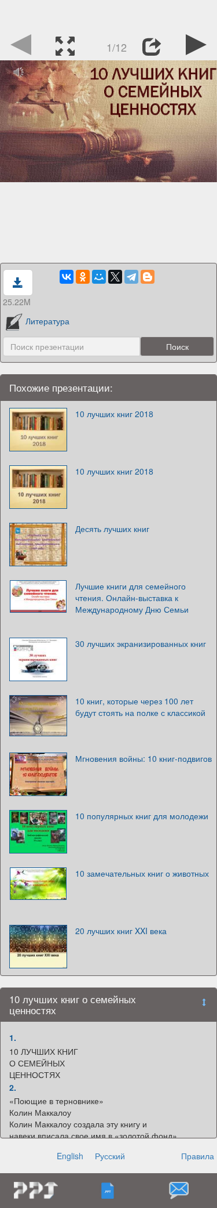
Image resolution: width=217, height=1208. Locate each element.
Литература (47, 321)
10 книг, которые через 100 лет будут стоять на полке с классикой (140, 706)
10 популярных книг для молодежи (141, 816)
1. (12, 1037)
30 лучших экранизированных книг (140, 643)
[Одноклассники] (83, 277)
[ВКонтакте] (66, 277)
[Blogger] (148, 277)
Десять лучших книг (112, 528)
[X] (115, 277)
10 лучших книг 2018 (114, 413)
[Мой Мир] (99, 277)
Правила (197, 1156)
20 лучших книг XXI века (121, 930)
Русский (110, 1156)
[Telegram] (131, 277)
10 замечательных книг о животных (142, 873)
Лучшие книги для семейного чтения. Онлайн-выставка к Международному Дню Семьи (132, 597)
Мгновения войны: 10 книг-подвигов (143, 758)
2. (12, 1087)
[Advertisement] (108, 14)
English (70, 1156)
